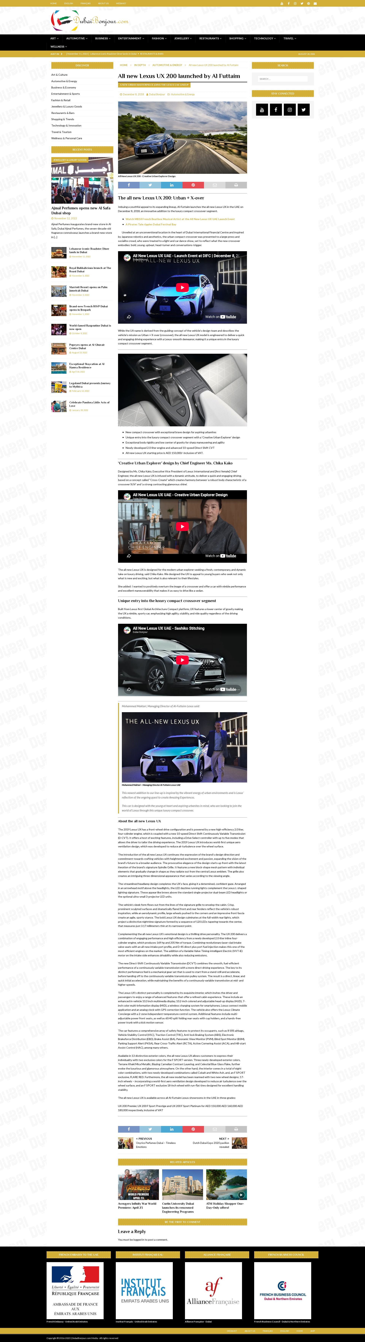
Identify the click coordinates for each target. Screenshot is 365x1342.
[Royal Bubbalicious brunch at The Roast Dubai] (59, 272)
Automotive (75, 38)
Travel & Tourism (61, 131)
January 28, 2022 (80, 410)
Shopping (236, 38)
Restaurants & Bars (63, 112)
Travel (288, 38)
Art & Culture (59, 74)
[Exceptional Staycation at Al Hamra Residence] (59, 368)
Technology (263, 38)
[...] (55, 237)
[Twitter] (302, 3)
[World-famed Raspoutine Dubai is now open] (59, 329)
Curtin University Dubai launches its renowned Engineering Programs (178, 1207)
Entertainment (129, 38)
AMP (312, 1331)
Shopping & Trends (62, 119)
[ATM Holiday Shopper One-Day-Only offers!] (226, 1184)
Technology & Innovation (66, 125)
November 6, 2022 (80, 275)
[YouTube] (282, 3)
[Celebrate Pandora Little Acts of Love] (59, 406)
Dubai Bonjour (157, 94)
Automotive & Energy (183, 94)
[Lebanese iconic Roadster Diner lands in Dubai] (59, 252)
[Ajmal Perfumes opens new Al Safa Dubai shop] (82, 180)
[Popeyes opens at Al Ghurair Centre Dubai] (59, 348)
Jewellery (181, 38)
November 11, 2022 (81, 256)
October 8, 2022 (79, 333)
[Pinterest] (308, 3)
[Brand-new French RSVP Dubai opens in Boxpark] (59, 310)
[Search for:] (283, 79)
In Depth (140, 65)
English (68, 3)
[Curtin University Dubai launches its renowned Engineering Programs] (182, 1184)
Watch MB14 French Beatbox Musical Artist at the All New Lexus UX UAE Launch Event (180, 219)
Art (53, 38)
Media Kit (121, 3)
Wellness (57, 46)
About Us (103, 3)
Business (101, 38)
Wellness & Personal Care (66, 138)
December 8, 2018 (133, 94)
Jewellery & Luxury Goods (66, 106)
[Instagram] (295, 3)
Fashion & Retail (60, 100)
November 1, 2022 (80, 314)
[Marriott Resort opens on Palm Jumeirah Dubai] (59, 291)
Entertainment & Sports (65, 93)
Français (85, 3)
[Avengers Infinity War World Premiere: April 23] (138, 1184)
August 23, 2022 (79, 352)
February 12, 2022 (80, 391)
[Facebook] (288, 3)
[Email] (315, 3)
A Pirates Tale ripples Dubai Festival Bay (151, 224)
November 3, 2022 (80, 295)
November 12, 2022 (65, 218)
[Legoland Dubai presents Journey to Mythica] (59, 387)
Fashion (158, 38)
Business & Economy (63, 87)
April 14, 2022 (78, 371)
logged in (138, 1239)
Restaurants (209, 38)
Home (53, 3)
